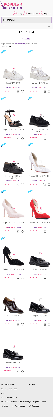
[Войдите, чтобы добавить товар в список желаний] (22, 91)
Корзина (47, 14)
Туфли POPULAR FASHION (13, 129)
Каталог (10, 20)
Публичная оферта (8, 384)
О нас (3, 393)
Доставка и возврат (9, 397)
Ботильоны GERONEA (13, 316)
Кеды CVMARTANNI (13, 83)
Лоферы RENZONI (40, 269)
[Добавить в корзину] (18, 91)
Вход (20, 14)
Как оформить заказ (9, 389)
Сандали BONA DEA (40, 83)
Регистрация (33, 14)
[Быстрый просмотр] (14, 68)
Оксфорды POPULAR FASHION (39, 130)
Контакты (31, 384)
